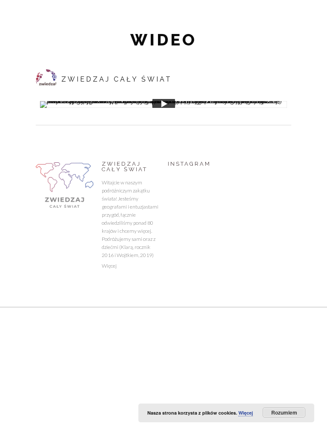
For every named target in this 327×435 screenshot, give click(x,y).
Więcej (109, 266)
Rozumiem (284, 412)
